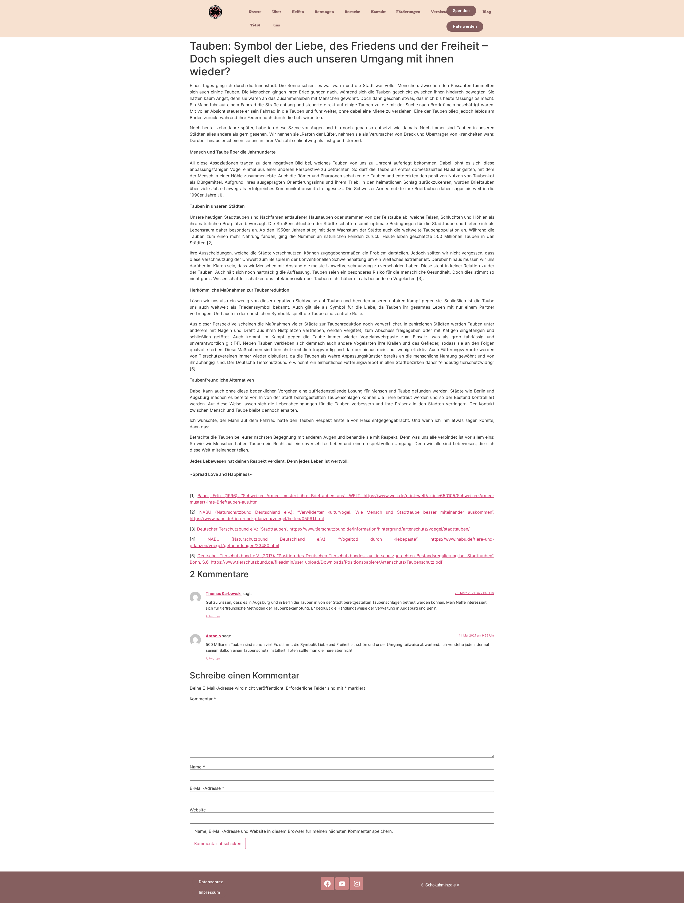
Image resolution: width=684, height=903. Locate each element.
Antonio (213, 636)
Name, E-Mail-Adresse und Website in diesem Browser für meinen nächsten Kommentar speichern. (294, 831)
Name (197, 767)
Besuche (352, 12)
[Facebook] (327, 883)
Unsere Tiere (255, 19)
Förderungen (408, 12)
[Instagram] (356, 883)
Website (198, 810)
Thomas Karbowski (224, 593)
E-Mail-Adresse (207, 788)
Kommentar (203, 699)
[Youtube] (342, 883)
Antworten (213, 616)
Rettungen (324, 12)
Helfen (298, 12)
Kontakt (378, 12)
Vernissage (441, 12)
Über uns (276, 19)
